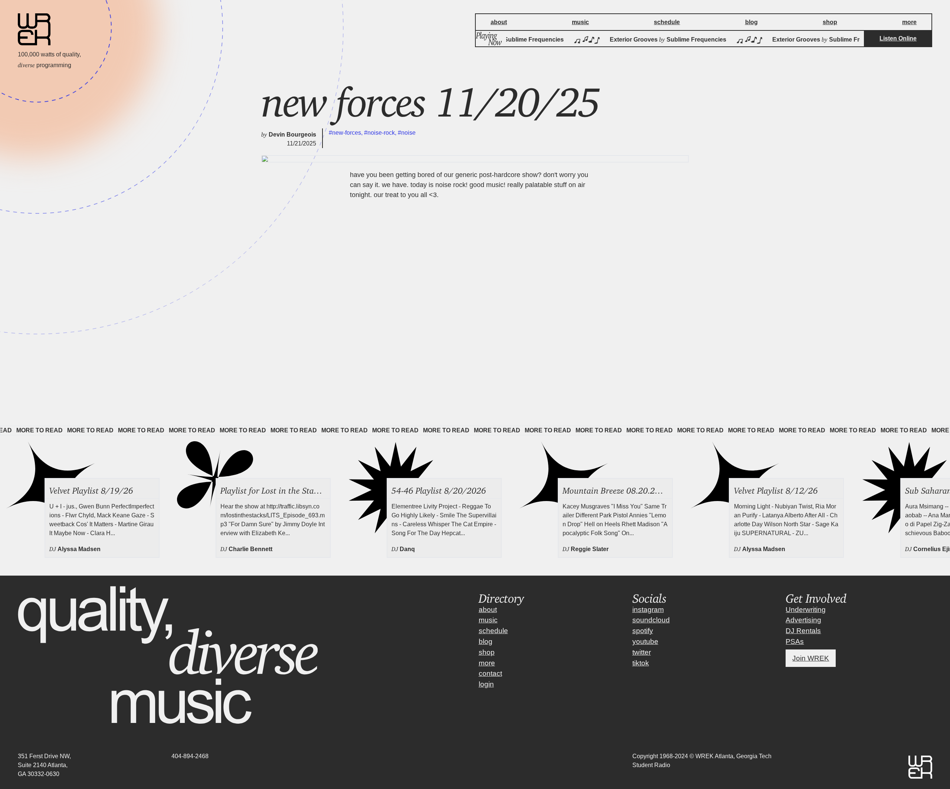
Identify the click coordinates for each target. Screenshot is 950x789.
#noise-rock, (381, 133)
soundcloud (651, 620)
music (488, 620)
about (488, 609)
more (487, 663)
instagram (648, 609)
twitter (641, 652)
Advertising (803, 620)
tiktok (640, 663)
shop (487, 652)
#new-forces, (346, 133)
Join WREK (810, 658)
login (486, 684)
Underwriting (806, 609)
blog (485, 641)
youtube (645, 641)
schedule (493, 631)
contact (490, 673)
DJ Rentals (803, 631)
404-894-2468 (190, 756)
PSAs (795, 641)
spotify (642, 631)
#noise (407, 133)
